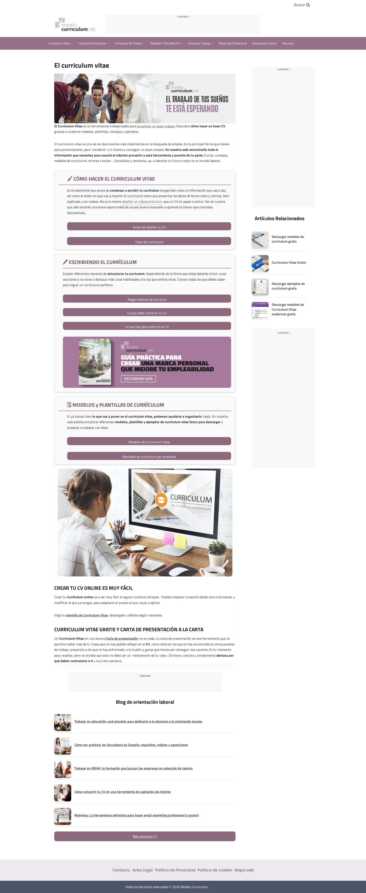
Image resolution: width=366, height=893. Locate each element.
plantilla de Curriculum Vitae (87, 615)
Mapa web (244, 870)
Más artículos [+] (145, 836)
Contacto (121, 870)
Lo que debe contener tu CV (147, 312)
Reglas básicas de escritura (147, 299)
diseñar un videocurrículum (142, 201)
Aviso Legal (142, 870)
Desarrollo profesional (233, 43)
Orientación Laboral (264, 43)
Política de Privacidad (175, 870)
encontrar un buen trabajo (156, 126)
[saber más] (147, 362)
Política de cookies (215, 870)
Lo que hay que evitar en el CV (147, 326)
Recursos (288, 43)
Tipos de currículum (149, 241)
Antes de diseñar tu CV (149, 227)
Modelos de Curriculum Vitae (149, 441)
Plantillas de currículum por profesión (149, 456)
